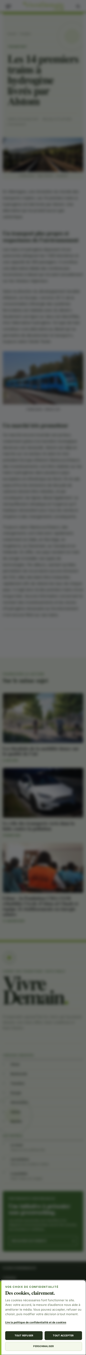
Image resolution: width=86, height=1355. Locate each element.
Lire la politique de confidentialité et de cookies (35, 1322)
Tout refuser (24, 1335)
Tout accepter (63, 1335)
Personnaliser (43, 1346)
